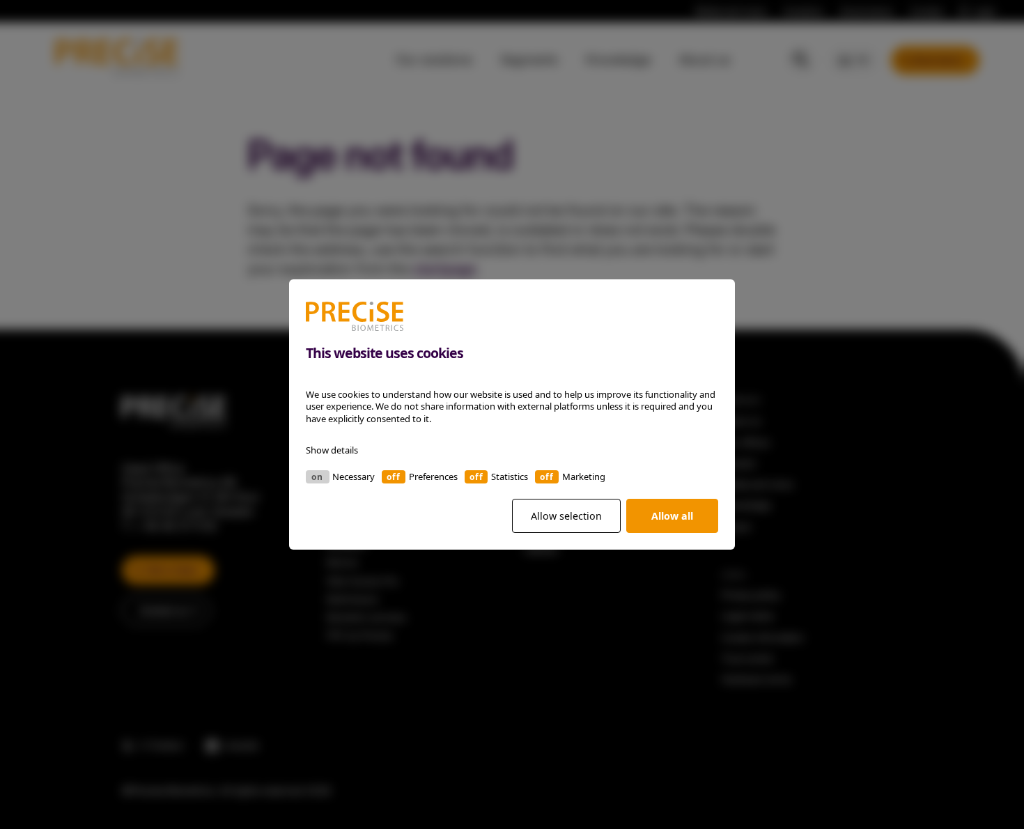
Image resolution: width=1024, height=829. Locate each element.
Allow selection (566, 515)
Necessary (353, 476)
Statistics (509, 476)
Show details (332, 450)
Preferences (433, 476)
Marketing (583, 476)
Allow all (672, 515)
